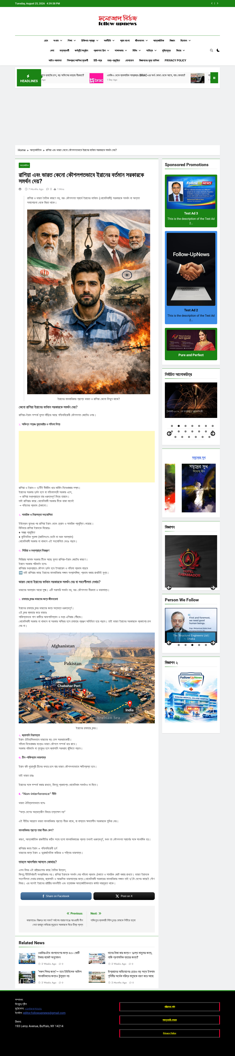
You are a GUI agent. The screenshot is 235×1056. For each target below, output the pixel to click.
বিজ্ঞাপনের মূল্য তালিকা (149, 60)
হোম (46, 40)
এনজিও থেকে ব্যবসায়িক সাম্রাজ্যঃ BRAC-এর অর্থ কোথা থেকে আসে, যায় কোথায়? (168, 3)
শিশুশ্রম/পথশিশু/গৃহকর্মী (77, 60)
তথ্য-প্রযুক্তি (113, 60)
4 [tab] (192, 426)
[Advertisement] (117, 116)
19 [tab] (203, 437)
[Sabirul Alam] (191, 625)
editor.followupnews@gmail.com (44, 1013)
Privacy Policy (175, 60)
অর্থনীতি (107, 40)
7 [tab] (213, 426)
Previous (169, 587)
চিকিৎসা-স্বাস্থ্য (88, 40)
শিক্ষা (70, 40)
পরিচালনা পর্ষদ (169, 1006)
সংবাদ (56, 40)
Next (213, 587)
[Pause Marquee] (214, 77)
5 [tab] (199, 426)
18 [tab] (196, 437)
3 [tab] (186, 426)
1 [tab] (172, 426)
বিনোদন (183, 40)
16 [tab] (182, 437)
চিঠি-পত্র (98, 60)
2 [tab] (179, 426)
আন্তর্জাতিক (158, 40)
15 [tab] (175, 437)
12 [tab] (199, 431)
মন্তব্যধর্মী (64, 50)
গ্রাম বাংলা (125, 40)
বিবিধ (135, 50)
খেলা (52, 50)
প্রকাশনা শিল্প (100, 50)
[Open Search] (211, 50)
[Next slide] (217, 3)
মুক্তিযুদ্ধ (166, 50)
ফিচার (178, 50)
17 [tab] (189, 437)
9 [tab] (179, 431)
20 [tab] (209, 437)
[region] (191, 408)
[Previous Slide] (211, 3)
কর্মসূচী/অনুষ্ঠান (81, 50)
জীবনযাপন (139, 40)
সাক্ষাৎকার (119, 50)
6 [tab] (206, 426)
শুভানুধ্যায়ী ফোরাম (170, 1020)
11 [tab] (192, 431)
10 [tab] (186, 431)
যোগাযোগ (129, 60)
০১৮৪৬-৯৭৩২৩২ (33, 1008)
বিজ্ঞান (172, 40)
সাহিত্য (149, 50)
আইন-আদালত (55, 60)
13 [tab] (206, 431)
